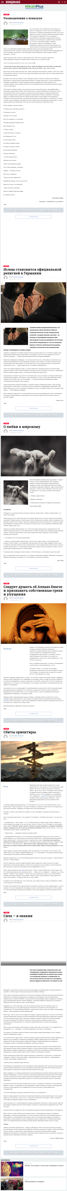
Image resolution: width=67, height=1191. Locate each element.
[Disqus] (33, 239)
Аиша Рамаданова (18, 1169)
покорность (7, 700)
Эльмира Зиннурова (18, 22)
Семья (43, 796)
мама (23, 870)
